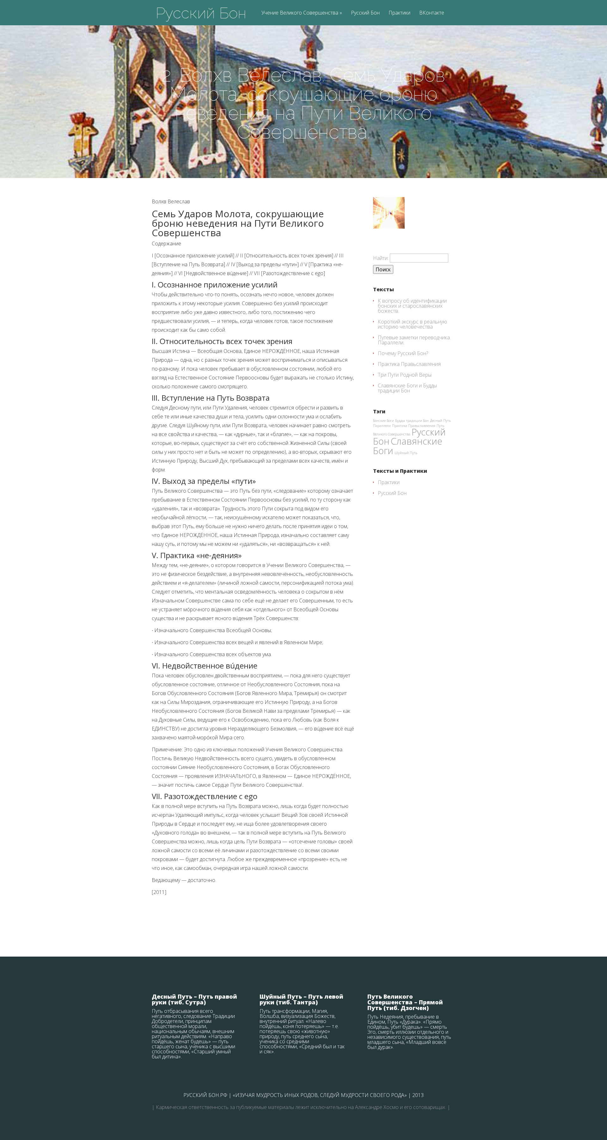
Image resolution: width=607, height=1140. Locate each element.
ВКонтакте (431, 13)
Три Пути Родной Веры (405, 374)
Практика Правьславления (409, 363)
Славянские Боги (407, 446)
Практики (399, 13)
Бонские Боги (383, 420)
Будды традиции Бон (412, 420)
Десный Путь (440, 420)
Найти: (381, 258)
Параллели (382, 425)
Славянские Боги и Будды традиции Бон (407, 388)
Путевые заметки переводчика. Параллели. (414, 340)
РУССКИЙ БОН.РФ (205, 1095)
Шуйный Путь (406, 453)
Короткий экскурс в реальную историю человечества (412, 324)
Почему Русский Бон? (403, 353)
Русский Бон (201, 13)
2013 (418, 1095)
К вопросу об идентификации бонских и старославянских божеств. (412, 305)
